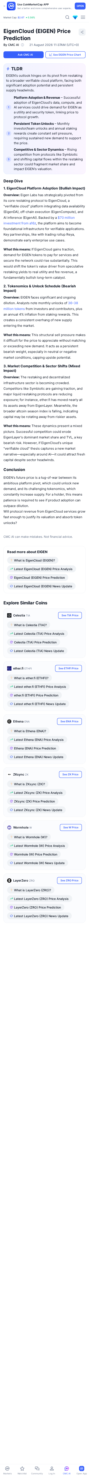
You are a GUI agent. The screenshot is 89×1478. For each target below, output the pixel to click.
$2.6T (21, 17)
